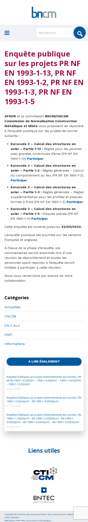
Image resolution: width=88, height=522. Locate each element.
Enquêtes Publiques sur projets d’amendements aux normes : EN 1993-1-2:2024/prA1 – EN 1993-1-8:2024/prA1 (44, 399)
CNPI (8, 335)
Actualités (12, 307)
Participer (35, 159)
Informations (15, 344)
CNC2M (10, 316)
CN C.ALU (12, 325)
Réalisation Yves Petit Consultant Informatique (28, 520)
